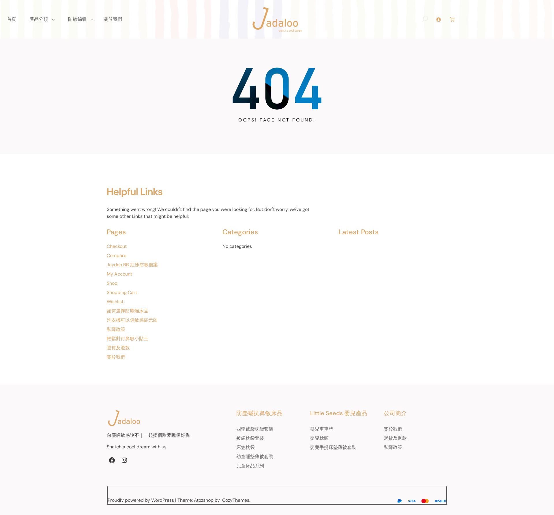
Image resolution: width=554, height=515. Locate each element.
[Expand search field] (425, 19)
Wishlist (115, 302)
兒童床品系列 (250, 466)
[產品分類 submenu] (53, 19)
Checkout (117, 246)
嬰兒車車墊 (321, 429)
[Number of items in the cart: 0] (452, 19)
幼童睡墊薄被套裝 (254, 457)
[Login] (438, 19)
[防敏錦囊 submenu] (92, 19)
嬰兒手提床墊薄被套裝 (333, 447)
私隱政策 (116, 329)
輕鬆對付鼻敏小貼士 (127, 339)
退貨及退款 (118, 348)
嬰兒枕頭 (319, 438)
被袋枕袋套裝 (250, 438)
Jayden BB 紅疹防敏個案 (132, 265)
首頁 (11, 19)
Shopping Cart (122, 292)
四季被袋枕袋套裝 (254, 429)
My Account (119, 274)
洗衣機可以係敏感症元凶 (132, 320)
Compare (116, 255)
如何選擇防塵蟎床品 (127, 311)
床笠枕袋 (245, 447)
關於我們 (116, 357)
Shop (112, 283)
